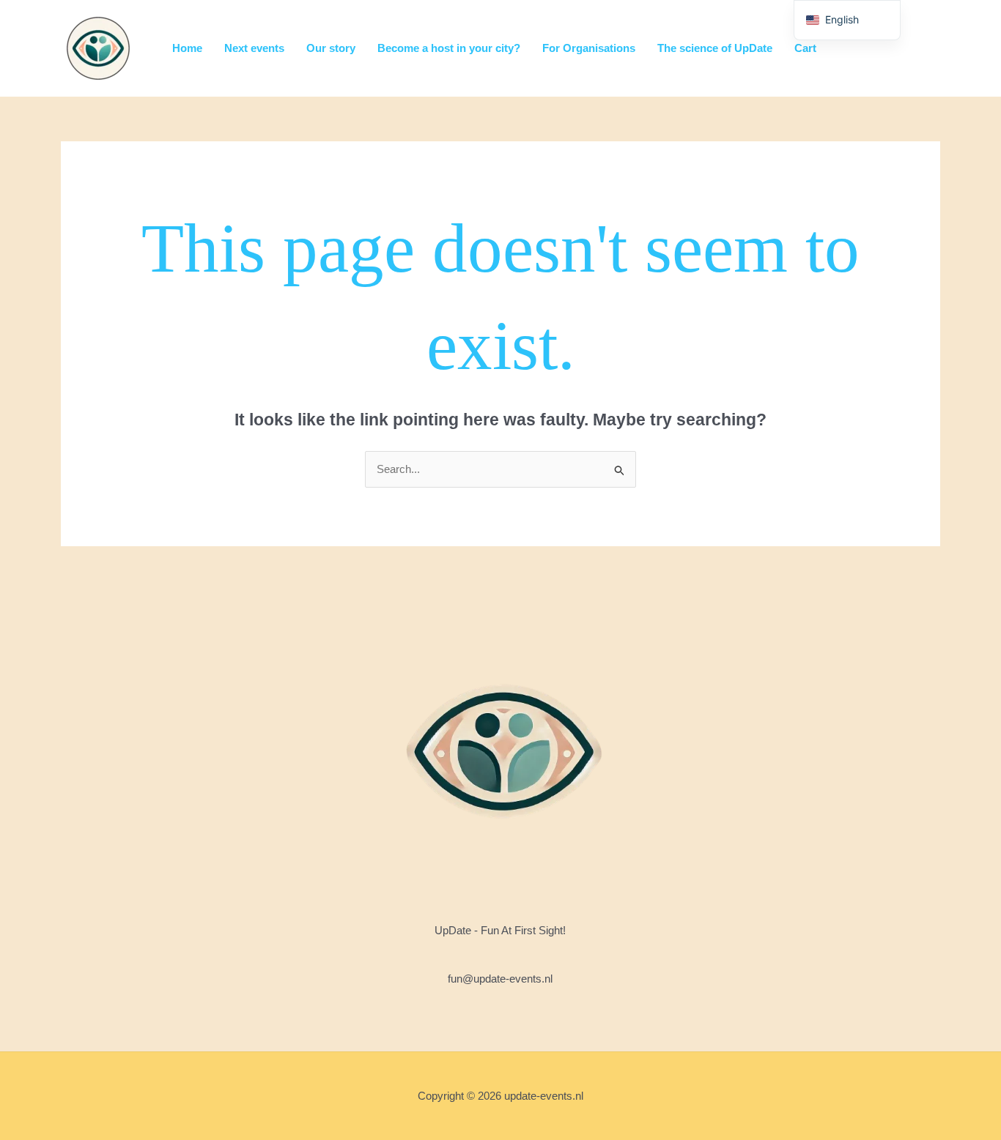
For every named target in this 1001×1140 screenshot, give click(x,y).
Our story (330, 48)
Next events (254, 48)
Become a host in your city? (448, 48)
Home (187, 48)
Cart (805, 48)
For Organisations (588, 48)
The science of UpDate (714, 48)
